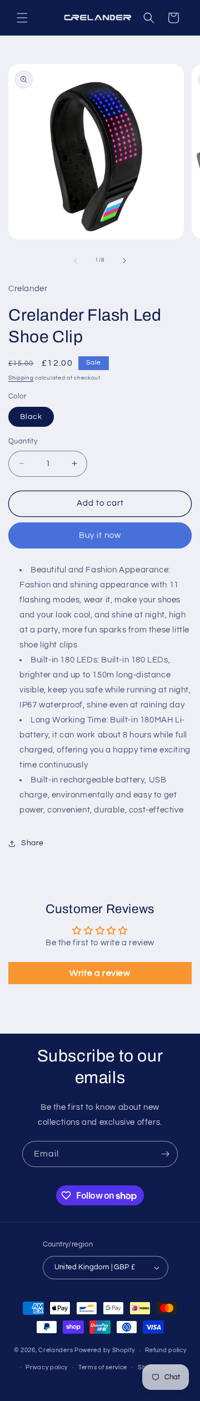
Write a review (99, 973)
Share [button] (32, 843)
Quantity (22, 441)
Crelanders (55, 1350)
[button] (22, 18)
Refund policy (165, 1350)
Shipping (21, 378)
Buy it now (100, 535)
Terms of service (102, 1367)
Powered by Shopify (104, 1350)
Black (31, 417)
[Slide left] (75, 260)
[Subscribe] (165, 1154)
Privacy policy (47, 1367)
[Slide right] (124, 260)
